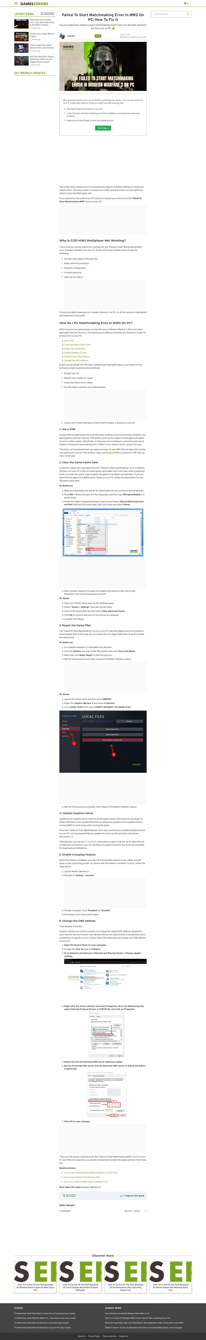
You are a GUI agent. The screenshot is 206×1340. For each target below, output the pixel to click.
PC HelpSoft (90, 841)
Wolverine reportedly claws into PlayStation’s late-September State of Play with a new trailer (144, 1323)
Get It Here (103, 128)
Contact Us (123, 1336)
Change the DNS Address (76, 360)
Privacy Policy (94, 1336)
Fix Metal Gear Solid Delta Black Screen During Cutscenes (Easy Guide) (44, 1313)
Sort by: (128, 1211)
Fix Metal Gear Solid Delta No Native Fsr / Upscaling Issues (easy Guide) (45, 1318)
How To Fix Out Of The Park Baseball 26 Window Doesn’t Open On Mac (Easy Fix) (35, 1287)
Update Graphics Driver (75, 352)
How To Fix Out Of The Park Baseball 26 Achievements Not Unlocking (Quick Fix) (125, 1287)
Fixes (98, 36)
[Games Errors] (34, 3)
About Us (81, 1336)
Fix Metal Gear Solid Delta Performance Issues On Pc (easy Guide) (42, 1328)
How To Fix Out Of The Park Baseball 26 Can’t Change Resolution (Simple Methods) (80, 1287)
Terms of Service (109, 1336)
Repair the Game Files (74, 348)
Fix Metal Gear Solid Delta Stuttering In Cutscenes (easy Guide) (41, 1323)
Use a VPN (69, 341)
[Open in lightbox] (103, 532)
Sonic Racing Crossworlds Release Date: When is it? (127, 1313)
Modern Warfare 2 (91, 1187)
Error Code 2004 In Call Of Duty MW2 (82, 1177)
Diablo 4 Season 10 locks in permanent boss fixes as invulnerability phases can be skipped (143, 1328)
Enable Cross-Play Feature (76, 356)
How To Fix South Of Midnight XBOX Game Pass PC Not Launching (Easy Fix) (137, 1318)
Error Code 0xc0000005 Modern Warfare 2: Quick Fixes (91, 1173)
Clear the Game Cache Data (77, 344)
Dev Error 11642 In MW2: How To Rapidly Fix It (86, 1182)
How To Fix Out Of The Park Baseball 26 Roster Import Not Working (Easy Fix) (170, 1287)
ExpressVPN (113, 452)
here (71, 836)
